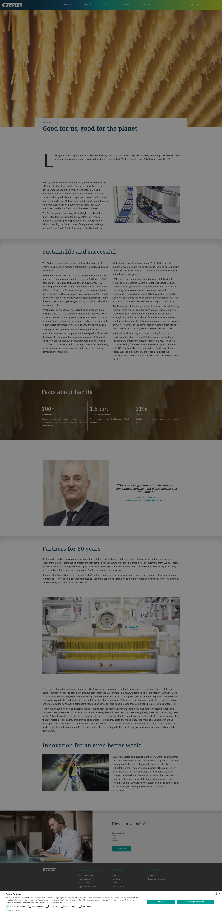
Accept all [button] (161, 902)
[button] (74, 910)
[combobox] (216, 893)
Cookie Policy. (66, 902)
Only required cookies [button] (195, 902)
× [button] (219, 893)
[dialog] (111, 902)
